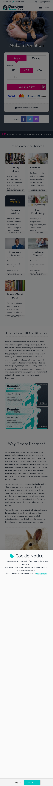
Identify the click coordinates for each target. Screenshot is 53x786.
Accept (32, 782)
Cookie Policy (41, 573)
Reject (18, 782)
